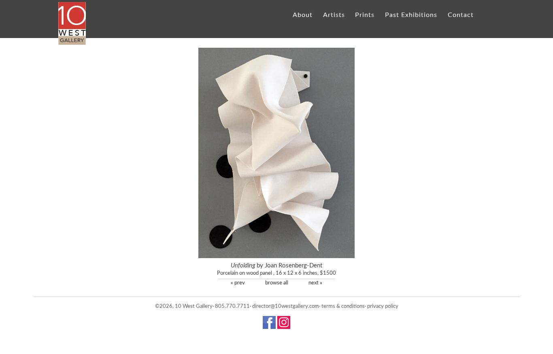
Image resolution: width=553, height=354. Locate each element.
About (303, 15)
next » (315, 282)
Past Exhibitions (411, 15)
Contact (460, 15)
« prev (238, 282)
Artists (334, 15)
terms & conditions (343, 306)
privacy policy (382, 306)
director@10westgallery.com (285, 306)
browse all (276, 282)
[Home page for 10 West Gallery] (72, 23)
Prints (364, 15)
